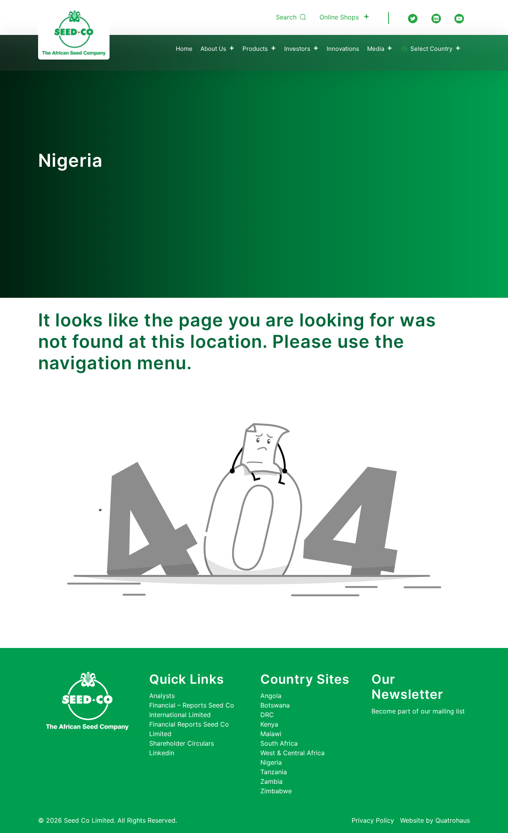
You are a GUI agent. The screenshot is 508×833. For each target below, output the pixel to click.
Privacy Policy (373, 820)
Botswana (275, 705)
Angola (270, 696)
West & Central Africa (292, 753)
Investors (297, 48)
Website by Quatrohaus (435, 820)
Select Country (430, 48)
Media (375, 48)
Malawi (270, 734)
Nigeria (271, 762)
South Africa (279, 743)
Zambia (271, 781)
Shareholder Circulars (181, 743)
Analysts (162, 696)
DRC (267, 715)
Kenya (269, 724)
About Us (213, 48)
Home (184, 48)
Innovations (343, 48)
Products (255, 48)
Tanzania (273, 772)
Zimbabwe (276, 791)
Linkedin (161, 753)
